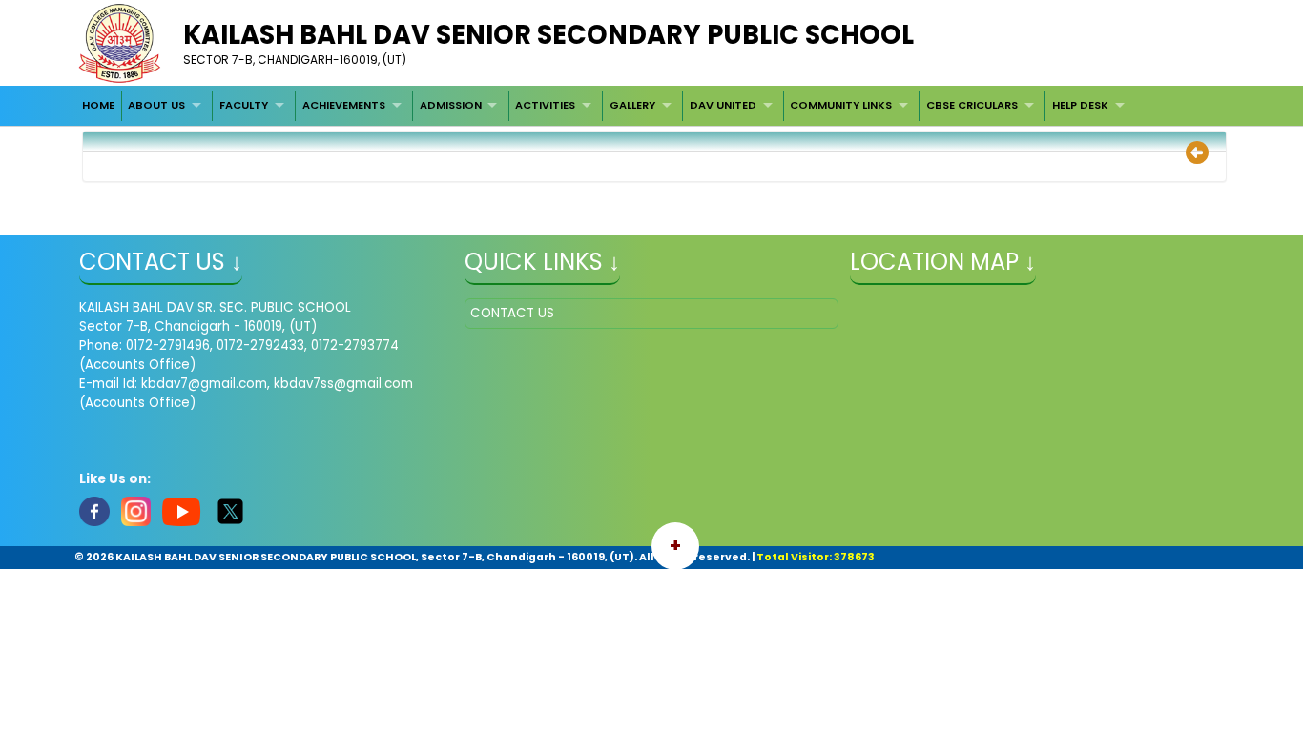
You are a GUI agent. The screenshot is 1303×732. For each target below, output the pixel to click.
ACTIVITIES (545, 104)
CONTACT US (512, 313)
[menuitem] (98, 106)
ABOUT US (156, 104)
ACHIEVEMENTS (343, 104)
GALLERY (632, 104)
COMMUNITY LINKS (841, 104)
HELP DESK (1080, 104)
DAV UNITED (723, 104)
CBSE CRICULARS (972, 104)
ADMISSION (451, 104)
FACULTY (243, 104)
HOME (98, 104)
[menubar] (605, 106)
